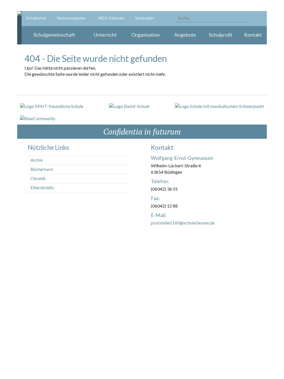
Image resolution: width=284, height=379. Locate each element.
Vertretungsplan (71, 18)
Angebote (185, 35)
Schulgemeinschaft (54, 35)
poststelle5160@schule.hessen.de (183, 222)
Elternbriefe (42, 187)
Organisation (145, 35)
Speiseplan (144, 18)
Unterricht (105, 35)
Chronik (38, 178)
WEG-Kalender (111, 18)
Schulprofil (220, 35)
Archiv (37, 160)
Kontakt (253, 35)
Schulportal (36, 18)
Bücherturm (42, 169)
